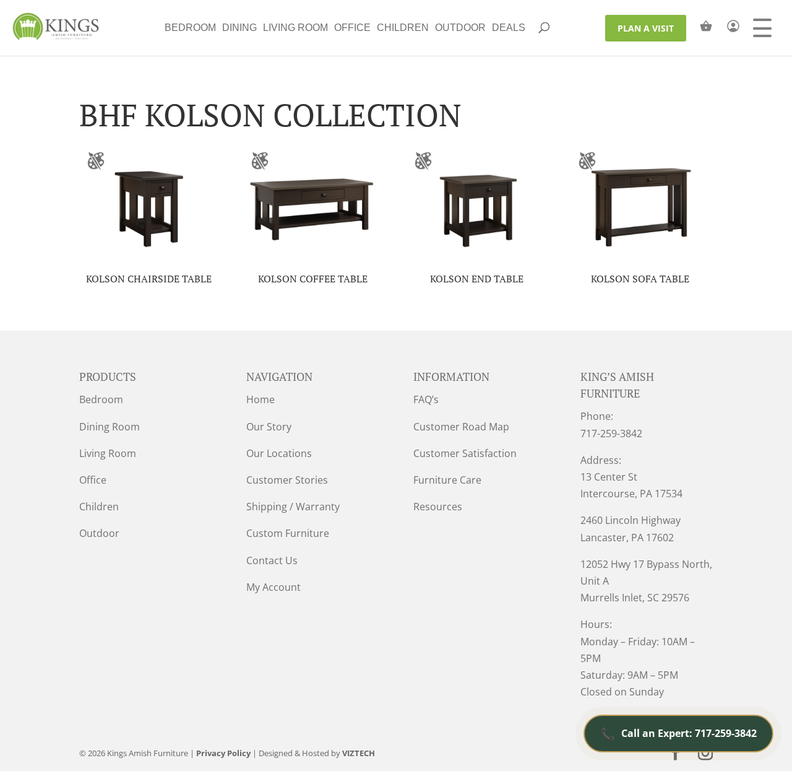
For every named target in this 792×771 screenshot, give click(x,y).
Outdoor (460, 27)
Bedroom (190, 27)
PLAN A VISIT (646, 28)
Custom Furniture (287, 533)
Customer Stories (287, 480)
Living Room (295, 27)
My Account (273, 587)
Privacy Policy (223, 753)
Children (403, 27)
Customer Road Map (461, 426)
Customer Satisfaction (465, 453)
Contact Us (272, 560)
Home (260, 399)
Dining (239, 27)
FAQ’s (426, 399)
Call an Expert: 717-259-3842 (678, 733)
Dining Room (109, 426)
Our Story (268, 426)
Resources (437, 506)
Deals (508, 27)
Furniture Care (447, 480)
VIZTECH (358, 753)
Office (352, 27)
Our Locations (279, 453)
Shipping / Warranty (293, 506)
